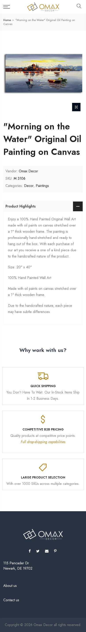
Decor (29, 185)
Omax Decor (28, 171)
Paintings (42, 185)
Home (7, 20)
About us (10, 585)
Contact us (11, 600)
